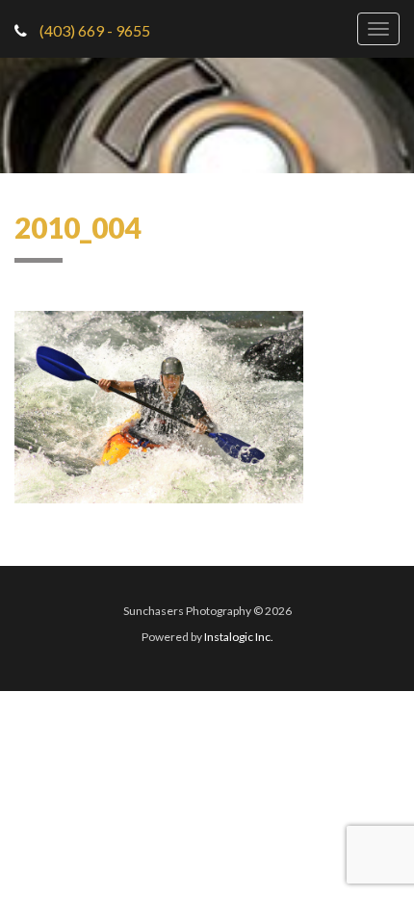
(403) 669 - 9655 (93, 30)
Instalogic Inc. (238, 636)
